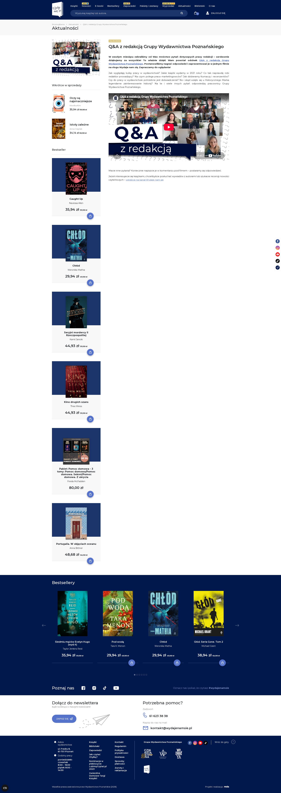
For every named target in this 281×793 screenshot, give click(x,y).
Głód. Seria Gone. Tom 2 (208, 641)
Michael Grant (209, 646)
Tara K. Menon (118, 646)
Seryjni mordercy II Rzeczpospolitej (76, 334)
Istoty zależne (79, 124)
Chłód (76, 265)
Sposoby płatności (120, 762)
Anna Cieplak (76, 129)
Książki (74, 6)
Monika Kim (75, 105)
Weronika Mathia (76, 270)
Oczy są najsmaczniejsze (81, 99)
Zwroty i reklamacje (121, 769)
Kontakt (119, 742)
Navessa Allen (76, 203)
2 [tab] (137, 675)
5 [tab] (144, 675)
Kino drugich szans (76, 402)
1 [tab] (134, 675)
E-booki (99, 6)
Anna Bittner (76, 548)
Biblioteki (200, 6)
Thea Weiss (76, 406)
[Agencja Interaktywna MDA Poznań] (226, 787)
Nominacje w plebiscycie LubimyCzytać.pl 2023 (98, 765)
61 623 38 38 (158, 716)
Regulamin (120, 746)
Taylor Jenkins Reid (72, 648)
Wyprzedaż (168, 6)
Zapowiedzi (129, 6)
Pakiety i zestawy (149, 6)
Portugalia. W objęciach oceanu (76, 544)
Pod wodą (118, 641)
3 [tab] (139, 675)
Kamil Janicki (76, 339)
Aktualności (184, 6)
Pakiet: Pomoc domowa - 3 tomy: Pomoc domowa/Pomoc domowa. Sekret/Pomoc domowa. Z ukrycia (76, 473)
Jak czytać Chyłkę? (94, 755)
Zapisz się (62, 718)
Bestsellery (113, 6)
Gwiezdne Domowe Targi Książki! (97, 776)
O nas (212, 6)
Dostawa (119, 757)
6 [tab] (146, 675)
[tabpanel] (72, 627)
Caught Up (76, 199)
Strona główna (58, 24)
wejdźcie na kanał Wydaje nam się (144, 179)
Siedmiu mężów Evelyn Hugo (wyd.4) (72, 643)
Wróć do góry (222, 742)
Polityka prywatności (121, 751)
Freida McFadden (76, 481)
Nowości (86, 6)
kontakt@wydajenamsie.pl (171, 728)
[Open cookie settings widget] (4, 788)
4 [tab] (141, 675)
